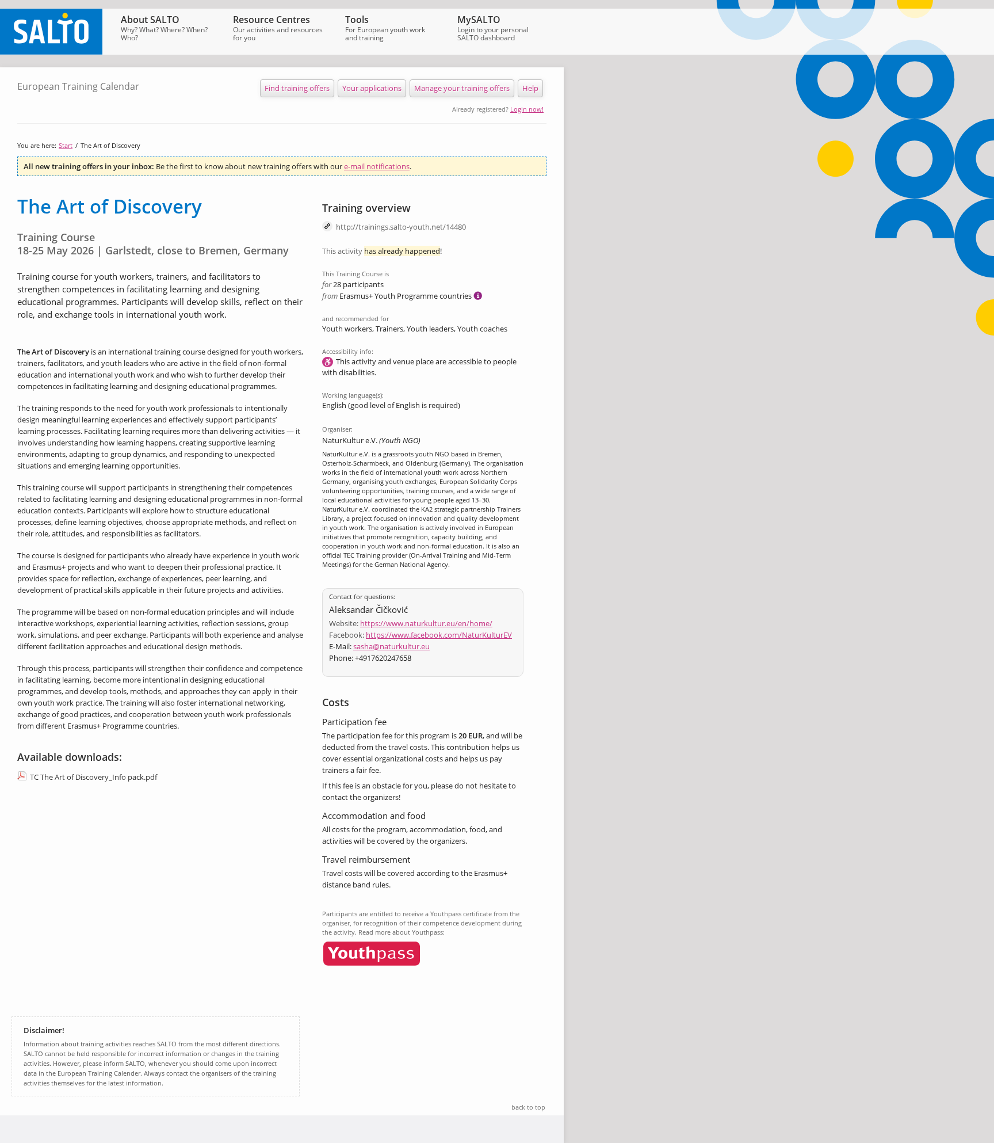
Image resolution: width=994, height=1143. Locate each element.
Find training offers (297, 88)
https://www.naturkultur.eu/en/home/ (426, 623)
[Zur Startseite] (51, 52)
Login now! (527, 109)
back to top (528, 1107)
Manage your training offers (462, 88)
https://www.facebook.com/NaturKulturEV (439, 635)
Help (530, 88)
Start (65, 145)
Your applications (372, 88)
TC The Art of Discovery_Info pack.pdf (93, 777)
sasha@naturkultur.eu (391, 646)
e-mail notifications (377, 166)
